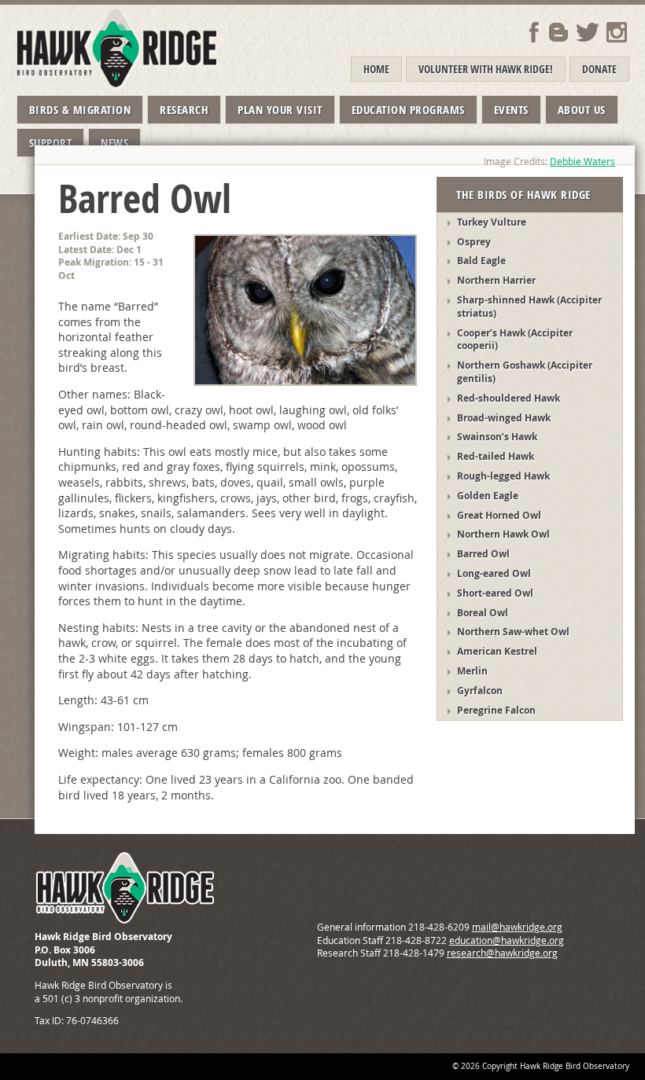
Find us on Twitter (587, 32)
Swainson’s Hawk (497, 436)
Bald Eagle (481, 260)
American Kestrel (497, 651)
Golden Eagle (487, 495)
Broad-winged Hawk (504, 417)
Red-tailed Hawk (495, 456)
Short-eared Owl (495, 593)
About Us (582, 109)
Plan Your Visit (280, 109)
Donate (599, 68)
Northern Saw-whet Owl (513, 631)
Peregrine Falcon (496, 710)
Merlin (472, 671)
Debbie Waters (582, 161)
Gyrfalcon (480, 690)
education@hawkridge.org (506, 940)
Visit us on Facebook (534, 32)
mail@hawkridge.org (517, 927)
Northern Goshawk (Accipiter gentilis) (524, 371)
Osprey (474, 241)
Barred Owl (483, 553)
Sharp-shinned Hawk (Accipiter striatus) (529, 306)
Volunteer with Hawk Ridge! (485, 68)
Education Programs (408, 109)
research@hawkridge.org (502, 953)
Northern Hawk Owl (503, 534)
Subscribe (558, 32)
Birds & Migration (80, 109)
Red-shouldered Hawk (508, 398)
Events (511, 109)
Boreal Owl (482, 612)
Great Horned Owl (499, 515)
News (114, 142)
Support (50, 142)
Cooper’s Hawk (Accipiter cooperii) (515, 339)
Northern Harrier (496, 280)
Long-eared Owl (494, 573)
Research (184, 109)
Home (376, 68)
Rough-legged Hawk (503, 476)
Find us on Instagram (616, 32)
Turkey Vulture (491, 222)
